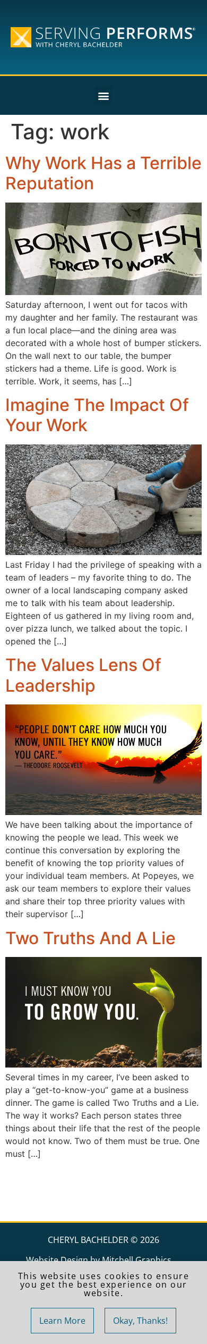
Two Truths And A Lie (90, 938)
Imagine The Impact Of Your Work (97, 414)
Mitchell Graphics (136, 1260)
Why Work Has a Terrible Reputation (103, 173)
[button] (104, 95)
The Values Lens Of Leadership (83, 674)
